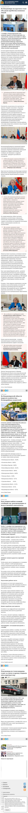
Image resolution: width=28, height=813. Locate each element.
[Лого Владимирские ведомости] (9, 2)
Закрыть (7, 809)
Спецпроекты (6, 788)
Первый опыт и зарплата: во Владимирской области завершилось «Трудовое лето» (15, 754)
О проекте (5, 796)
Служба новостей (8, 662)
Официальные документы (9, 794)
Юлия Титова (7, 492)
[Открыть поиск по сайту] (23, 3)
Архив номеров (6, 792)
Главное (5, 782)
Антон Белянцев (8, 387)
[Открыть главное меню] (26, 3)
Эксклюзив (6, 786)
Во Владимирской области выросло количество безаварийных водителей (17, 747)
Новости (5, 784)
